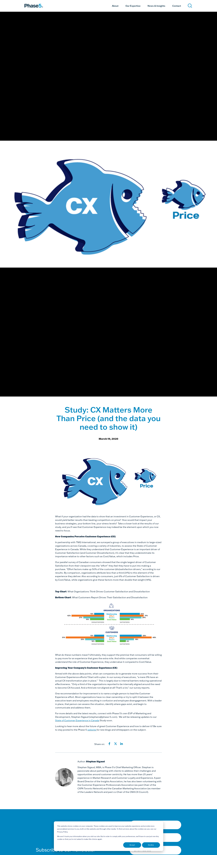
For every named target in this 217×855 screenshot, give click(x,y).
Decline (151, 845)
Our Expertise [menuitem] (133, 5)
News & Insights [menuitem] (156, 5)
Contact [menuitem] (176, 5)
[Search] (190, 6)
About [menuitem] (115, 5)
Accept (132, 845)
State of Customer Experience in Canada (77, 720)
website (92, 729)
